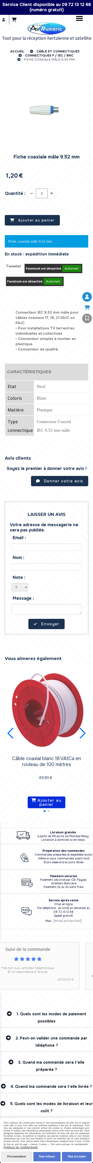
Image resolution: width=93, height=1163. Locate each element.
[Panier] (87, 307)
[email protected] (67, 920)
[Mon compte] (87, 297)
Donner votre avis (62, 481)
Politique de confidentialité (21, 1147)
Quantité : (15, 193)
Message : (23, 598)
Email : (19, 537)
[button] (45, 811)
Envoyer (50, 624)
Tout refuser (47, 1156)
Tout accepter (76, 1156)
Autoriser (72, 268)
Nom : (18, 557)
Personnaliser (16, 1156)
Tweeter (13, 266)
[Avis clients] (87, 318)
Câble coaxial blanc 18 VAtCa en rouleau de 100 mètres (46, 762)
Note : (19, 577)
